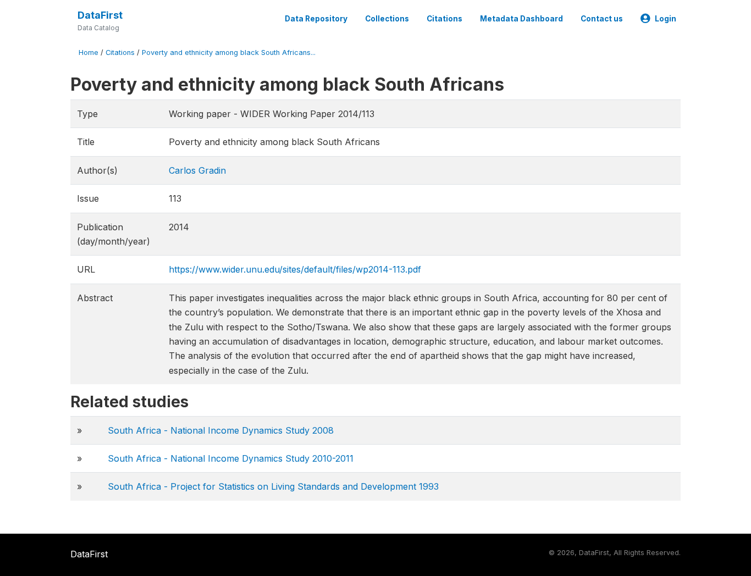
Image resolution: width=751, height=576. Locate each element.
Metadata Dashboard (521, 18)
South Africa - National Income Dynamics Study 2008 (221, 430)
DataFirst (100, 15)
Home (88, 52)
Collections (387, 18)
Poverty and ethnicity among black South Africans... (229, 52)
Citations (444, 18)
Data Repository (316, 18)
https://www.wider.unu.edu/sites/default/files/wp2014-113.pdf (295, 269)
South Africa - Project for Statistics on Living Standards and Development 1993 (273, 486)
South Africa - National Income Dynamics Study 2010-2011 (231, 458)
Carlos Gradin (197, 170)
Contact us (602, 18)
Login (665, 18)
